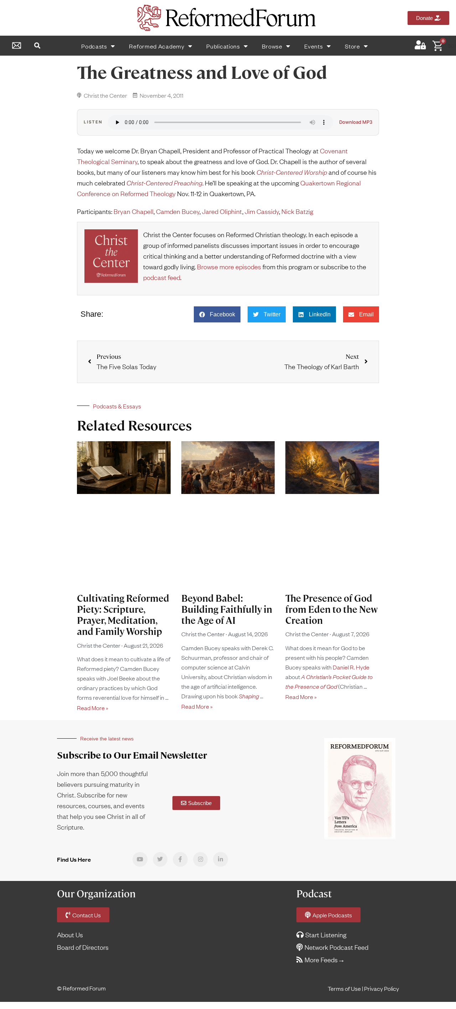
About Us (70, 934)
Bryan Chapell (134, 211)
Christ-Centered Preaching (164, 182)
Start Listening (325, 934)
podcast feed (161, 277)
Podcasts (94, 46)
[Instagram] (200, 859)
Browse (272, 46)
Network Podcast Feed (336, 947)
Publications (223, 46)
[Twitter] (160, 859)
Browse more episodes (229, 266)
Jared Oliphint (222, 211)
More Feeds (321, 959)
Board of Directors (83, 947)
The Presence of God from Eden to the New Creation (331, 609)
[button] (37, 46)
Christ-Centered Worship (291, 172)
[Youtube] (140, 859)
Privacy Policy (381, 988)
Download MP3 (355, 122)
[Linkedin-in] (220, 859)
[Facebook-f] (180, 859)
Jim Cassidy (262, 211)
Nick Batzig (297, 211)
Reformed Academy (156, 46)
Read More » (92, 708)
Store (352, 46)
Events (313, 46)
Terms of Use (344, 988)
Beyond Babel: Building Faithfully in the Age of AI (226, 609)
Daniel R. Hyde (351, 667)
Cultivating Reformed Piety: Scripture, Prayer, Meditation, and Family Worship (123, 615)
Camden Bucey (178, 211)
